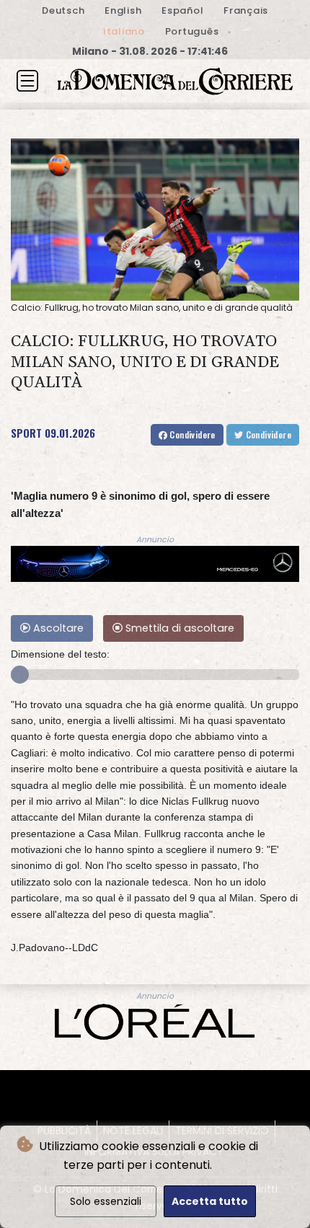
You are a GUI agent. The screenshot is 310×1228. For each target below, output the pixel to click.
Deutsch (63, 10)
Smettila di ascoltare (178, 628)
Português (192, 31)
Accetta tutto (210, 1201)
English (123, 10)
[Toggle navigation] (27, 80)
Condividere (191, 434)
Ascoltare (57, 628)
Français (245, 10)
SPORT (26, 433)
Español (182, 10)
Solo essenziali (105, 1201)
